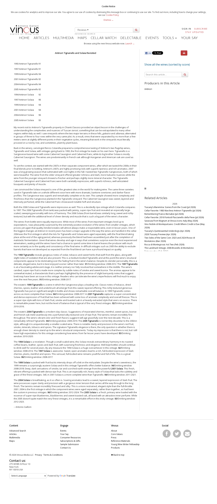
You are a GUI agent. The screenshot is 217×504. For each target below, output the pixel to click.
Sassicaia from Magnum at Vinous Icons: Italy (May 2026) (171, 220)
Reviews (82, 30)
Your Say (189, 38)
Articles (41, 38)
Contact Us (65, 447)
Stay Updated (194, 32)
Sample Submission (69, 444)
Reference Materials (120, 440)
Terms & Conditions (53, 454)
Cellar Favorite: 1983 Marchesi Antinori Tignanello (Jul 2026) (172, 210)
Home (24, 38)
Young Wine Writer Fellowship (125, 444)
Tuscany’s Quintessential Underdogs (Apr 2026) (167, 231)
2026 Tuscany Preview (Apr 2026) (160, 234)
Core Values (117, 434)
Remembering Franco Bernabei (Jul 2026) (164, 214)
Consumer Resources (70, 437)
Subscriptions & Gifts (70, 440)
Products (115, 447)
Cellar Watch (103, 38)
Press (113, 437)
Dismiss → (109, 20)
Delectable (131, 38)
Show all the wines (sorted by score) (167, 64)
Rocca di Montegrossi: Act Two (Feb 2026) (164, 244)
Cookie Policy (112, 15)
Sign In (186, 28)
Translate (70, 475)
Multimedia (63, 38)
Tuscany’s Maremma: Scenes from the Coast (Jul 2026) (170, 207)
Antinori (148, 89)
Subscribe (201, 28)
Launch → (130, 43)
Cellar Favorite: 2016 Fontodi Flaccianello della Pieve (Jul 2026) (174, 217)
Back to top (118, 454)
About (114, 430)
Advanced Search (85, 34)
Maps (82, 38)
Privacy (38, 454)
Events (152, 38)
